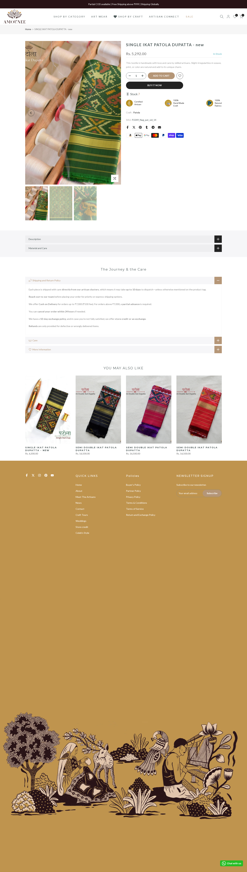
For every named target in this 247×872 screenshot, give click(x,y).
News (79, 502)
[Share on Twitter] (133, 127)
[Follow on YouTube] (52, 475)
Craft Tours (82, 514)
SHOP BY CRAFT (130, 16)
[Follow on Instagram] (39, 475)
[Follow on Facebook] (26, 475)
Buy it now (154, 85)
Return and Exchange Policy (140, 514)
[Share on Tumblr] (146, 127)
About (79, 490)
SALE (189, 16)
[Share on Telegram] (153, 127)
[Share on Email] (159, 127)
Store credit (82, 527)
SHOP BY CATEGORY (69, 16)
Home (28, 29)
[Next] (115, 113)
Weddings (81, 520)
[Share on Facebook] (127, 127)
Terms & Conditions (136, 502)
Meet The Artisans (86, 496)
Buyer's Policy (133, 484)
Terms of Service (135, 508)
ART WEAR (99, 16)
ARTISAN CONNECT (164, 16)
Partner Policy (133, 490)
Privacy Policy (133, 496)
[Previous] (31, 113)
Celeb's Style (82, 532)
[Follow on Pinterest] (45, 475)
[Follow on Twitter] (33, 475)
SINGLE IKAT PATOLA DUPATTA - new (41, 449)
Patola (136, 112)
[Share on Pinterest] (140, 127)
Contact (80, 508)
